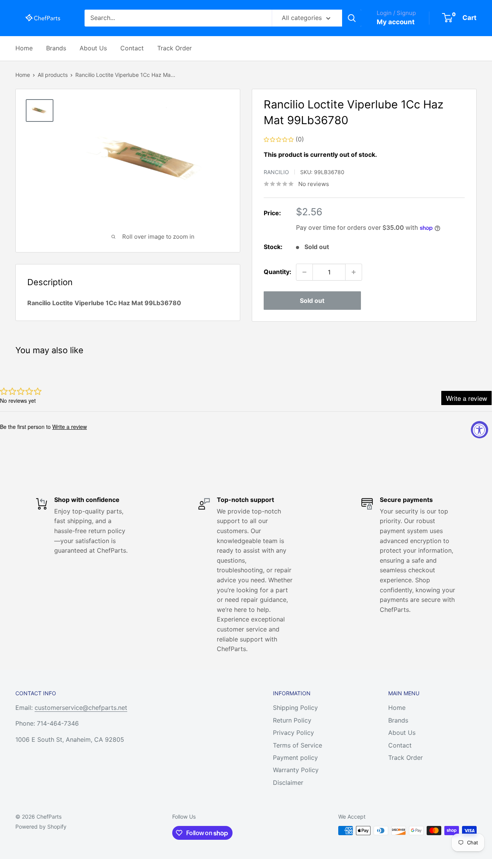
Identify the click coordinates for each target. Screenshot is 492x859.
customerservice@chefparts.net (81, 707)
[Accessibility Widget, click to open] (479, 429)
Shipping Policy (295, 707)
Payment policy (295, 757)
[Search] (351, 18)
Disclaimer (288, 782)
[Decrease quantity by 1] (304, 272)
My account (396, 22)
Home (24, 48)
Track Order (174, 48)
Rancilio (276, 172)
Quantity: (277, 272)
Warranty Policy (296, 770)
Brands (56, 48)
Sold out (312, 300)
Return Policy (292, 720)
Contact (132, 48)
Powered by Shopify (40, 826)
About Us (93, 48)
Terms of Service (297, 745)
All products (53, 74)
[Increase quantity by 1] (354, 272)
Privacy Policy (293, 732)
